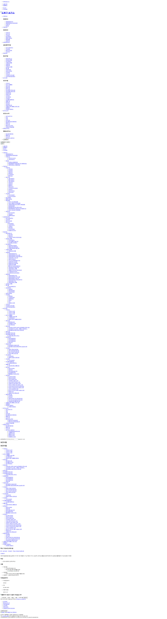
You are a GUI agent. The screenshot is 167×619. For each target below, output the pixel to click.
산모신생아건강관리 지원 (14, 382)
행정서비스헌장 (9, 125)
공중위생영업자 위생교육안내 (15, 279)
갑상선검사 (11, 192)
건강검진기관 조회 (10, 75)
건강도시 (8, 83)
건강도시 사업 (11, 313)
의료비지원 (8, 94)
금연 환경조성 (11, 324)
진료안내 (5, 27)
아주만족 (4, 597)
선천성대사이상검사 (13, 188)
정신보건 (10, 397)
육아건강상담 (9, 50)
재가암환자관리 (12, 372)
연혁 (7, 118)
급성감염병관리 (12, 338)
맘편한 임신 (11, 391)
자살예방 (10, 395)
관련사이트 (5, 606)
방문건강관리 (11, 368)
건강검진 (8, 35)
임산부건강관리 (12, 376)
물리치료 (10, 175)
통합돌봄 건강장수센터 (13, 373)
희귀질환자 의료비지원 (13, 345)
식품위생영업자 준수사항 (14, 255)
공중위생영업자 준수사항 (14, 276)
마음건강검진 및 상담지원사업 (15, 398)
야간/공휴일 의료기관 (13, 241)
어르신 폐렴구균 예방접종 (14, 203)
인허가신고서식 (12, 158)
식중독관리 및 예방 (12, 261)
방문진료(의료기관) (12, 371)
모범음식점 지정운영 (13, 263)
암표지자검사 (11, 190)
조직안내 (8, 120)
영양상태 (10, 227)
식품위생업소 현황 (12, 268)
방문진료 (10, 369)
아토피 (9, 300)
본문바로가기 (6, 1)
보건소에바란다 (9, 47)
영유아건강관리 (12, 378)
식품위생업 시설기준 (13, 257)
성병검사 (10, 184)
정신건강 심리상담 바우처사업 (15, 399)
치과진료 (10, 170)
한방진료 (10, 171)
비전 (7, 117)
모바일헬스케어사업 (10, 91)
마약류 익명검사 (9, 109)
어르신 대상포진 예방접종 (14, 210)
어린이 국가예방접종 (13, 201)
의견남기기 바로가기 (21, 599)
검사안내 (8, 34)
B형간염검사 (11, 180)
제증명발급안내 (9, 21)
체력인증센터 (9, 38)
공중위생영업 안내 (12, 275)
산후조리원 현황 (12, 251)
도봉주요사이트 (4, 610)
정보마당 (5, 53)
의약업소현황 (9, 60)
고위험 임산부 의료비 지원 (14, 383)
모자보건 (8, 103)
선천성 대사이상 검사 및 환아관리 (16, 386)
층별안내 (8, 123)
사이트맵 (5, 9)
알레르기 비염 (11, 302)
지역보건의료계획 (10, 127)
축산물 (7, 68)
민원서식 (8, 24)
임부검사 (10, 189)
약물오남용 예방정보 (13, 246)
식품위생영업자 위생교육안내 (15, 256)
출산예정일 (11, 223)
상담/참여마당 (6, 42)
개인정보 (5, 601)
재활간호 (8, 101)
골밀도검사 (11, 186)
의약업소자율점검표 (13, 162)
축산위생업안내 (12, 286)
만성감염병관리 (12, 339)
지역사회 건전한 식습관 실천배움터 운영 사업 (18, 327)
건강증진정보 (11, 297)
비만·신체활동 (9, 84)
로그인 (4, 7)
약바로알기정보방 (12, 245)
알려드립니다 (9, 58)
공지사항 (10, 234)
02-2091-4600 (6, 616)
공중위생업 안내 (12, 281)
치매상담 (10, 214)
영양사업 (8, 87)
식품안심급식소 (12, 259)
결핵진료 (10, 173)
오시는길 (8, 124)
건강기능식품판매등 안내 (14, 260)
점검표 (7, 25)
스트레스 (10, 226)
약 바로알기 (8, 61)
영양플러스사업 (12, 436)
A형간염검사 (11, 178)
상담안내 (8, 40)
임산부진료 (11, 174)
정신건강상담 (11, 212)
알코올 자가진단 (12, 230)
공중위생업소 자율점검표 (14, 164)
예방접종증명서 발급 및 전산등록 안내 (17, 208)
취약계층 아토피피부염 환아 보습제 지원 (17, 346)
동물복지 (5, 5)
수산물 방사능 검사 (12, 271)
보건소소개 (5, 110)
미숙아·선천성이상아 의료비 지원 (16, 387)
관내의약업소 (11, 240)
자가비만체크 (11, 229)
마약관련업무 (11, 292)
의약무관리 (8, 69)
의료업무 (10, 289)
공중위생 (8, 65)
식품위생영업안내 (12, 253)
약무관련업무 (11, 290)
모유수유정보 (9, 71)
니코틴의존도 (11, 225)
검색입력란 (3, 439)
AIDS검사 (10, 182)
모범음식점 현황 (12, 264)
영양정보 (10, 296)
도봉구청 (5, 4)
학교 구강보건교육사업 (13, 352)
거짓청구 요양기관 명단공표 (14, 237)
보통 (12, 597)
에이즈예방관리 (12, 341)
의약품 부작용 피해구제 (13, 248)
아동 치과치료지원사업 (13, 350)
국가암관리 (8, 97)
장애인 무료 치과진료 (13, 349)
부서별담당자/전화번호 (11, 121)
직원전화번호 (6, 604)
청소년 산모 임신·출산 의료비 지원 (16, 390)
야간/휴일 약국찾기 (12, 242)
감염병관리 (8, 92)
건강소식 (8, 73)
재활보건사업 (11, 434)
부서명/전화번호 (9, 133)
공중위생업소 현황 (12, 282)
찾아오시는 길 (6, 602)
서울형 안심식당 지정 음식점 (15, 270)
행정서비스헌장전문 (13, 420)
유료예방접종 (11, 205)
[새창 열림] (10, 612)
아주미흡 (21, 597)
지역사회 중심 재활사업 (13, 365)
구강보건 (8, 95)
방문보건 (8, 102)
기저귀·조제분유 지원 (13, 389)
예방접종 (8, 39)
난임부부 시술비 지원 (13, 380)
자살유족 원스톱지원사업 (14, 401)
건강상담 (8, 49)
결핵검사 (10, 185)
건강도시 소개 (11, 311)
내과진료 (10, 169)
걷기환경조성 (11, 317)
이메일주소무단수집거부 (9, 608)
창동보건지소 (6, 128)
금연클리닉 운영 (12, 323)
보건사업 (5, 77)
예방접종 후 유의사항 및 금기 (15, 207)
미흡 (16, 597)
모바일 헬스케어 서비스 (13, 335)
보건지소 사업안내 (10, 138)
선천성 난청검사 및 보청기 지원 (15, 384)
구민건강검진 (11, 195)
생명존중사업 (9, 105)
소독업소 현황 (9, 66)
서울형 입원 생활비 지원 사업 (12, 106)
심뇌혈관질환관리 (10, 99)
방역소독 (10, 342)
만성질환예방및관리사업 (14, 431)
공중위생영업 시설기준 (13, 278)
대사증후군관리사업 (10, 90)
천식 (9, 301)
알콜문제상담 (11, 215)
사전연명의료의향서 (10, 76)
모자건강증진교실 (12, 379)
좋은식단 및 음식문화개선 (14, 266)
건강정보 (8, 72)
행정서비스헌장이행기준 (14, 421)
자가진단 (8, 51)
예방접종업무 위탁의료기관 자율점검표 (17, 163)
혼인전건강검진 (12, 196)
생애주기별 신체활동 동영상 (14, 319)
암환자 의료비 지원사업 (13, 357)
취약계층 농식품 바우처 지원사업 (16, 330)
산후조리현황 (9, 62)
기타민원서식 (11, 159)
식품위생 (8, 64)
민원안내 (5, 16)
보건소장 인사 (9, 116)
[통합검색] (6, 139)
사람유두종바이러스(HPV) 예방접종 (16, 204)
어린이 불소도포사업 (13, 353)
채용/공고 (10, 236)
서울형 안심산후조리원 (13, 393)
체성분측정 (8, 36)
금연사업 (8, 86)
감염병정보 (11, 298)
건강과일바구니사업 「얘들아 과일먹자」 (18, 328)
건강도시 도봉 (11, 312)
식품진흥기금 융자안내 (13, 267)
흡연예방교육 (11, 322)
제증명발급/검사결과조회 (11, 23)
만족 (9, 597)
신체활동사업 (11, 432)
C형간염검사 (11, 181)
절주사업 (8, 88)
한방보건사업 (11, 435)
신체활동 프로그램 (12, 316)
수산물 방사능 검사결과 (13, 272)
